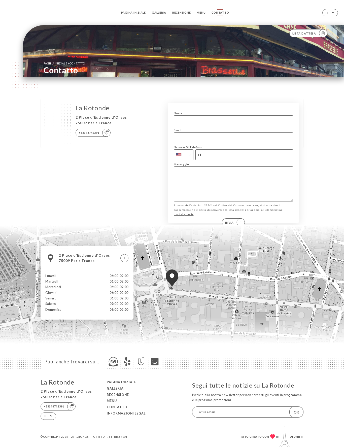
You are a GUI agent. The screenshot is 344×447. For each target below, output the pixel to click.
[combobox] (183, 155)
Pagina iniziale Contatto (64, 63)
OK (296, 412)
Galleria (159, 12)
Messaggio (181, 164)
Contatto (220, 12)
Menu (201, 12)
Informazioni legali (127, 413)
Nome (178, 113)
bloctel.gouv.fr (183, 214)
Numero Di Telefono (188, 147)
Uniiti (298, 436)
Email (178, 129)
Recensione (181, 12)
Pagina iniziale (133, 12)
